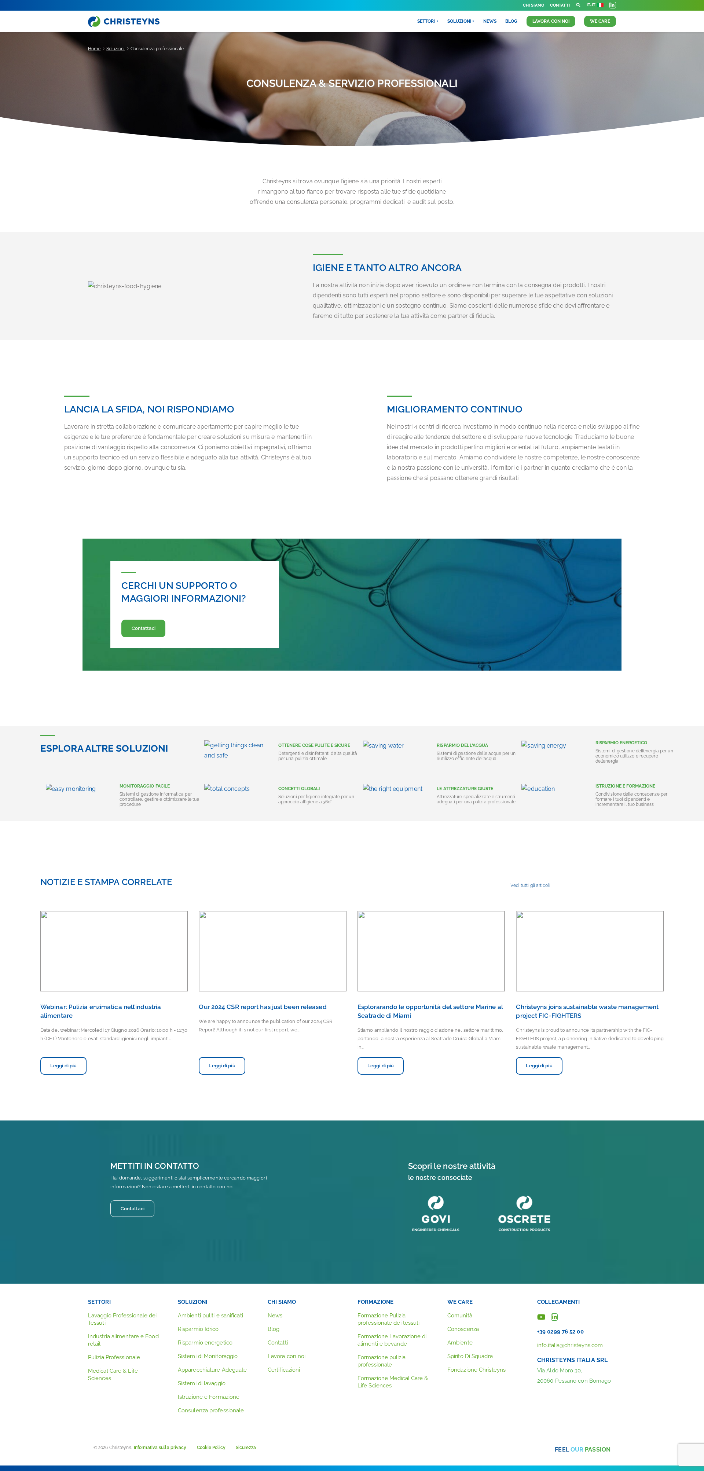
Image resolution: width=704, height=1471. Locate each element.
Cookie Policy (211, 1447)
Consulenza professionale (211, 1410)
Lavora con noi (286, 1356)
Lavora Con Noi (550, 21)
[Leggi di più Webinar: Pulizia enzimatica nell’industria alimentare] (114, 951)
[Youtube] (541, 1316)
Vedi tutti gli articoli (530, 885)
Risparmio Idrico (198, 1329)
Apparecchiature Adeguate (212, 1370)
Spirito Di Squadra (470, 1356)
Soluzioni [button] (459, 21)
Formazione (375, 1302)
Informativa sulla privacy (160, 1447)
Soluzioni (115, 48)
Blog (511, 21)
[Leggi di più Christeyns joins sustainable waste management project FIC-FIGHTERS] (590, 951)
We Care (600, 21)
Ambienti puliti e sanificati (210, 1315)
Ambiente (460, 1342)
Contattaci (143, 628)
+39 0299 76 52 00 (560, 1331)
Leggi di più (63, 1065)
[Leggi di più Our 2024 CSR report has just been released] (272, 951)
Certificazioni (284, 1370)
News (489, 21)
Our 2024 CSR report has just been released (262, 1006)
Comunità (459, 1315)
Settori (99, 1302)
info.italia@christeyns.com (570, 1345)
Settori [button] (426, 21)
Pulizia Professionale (114, 1357)
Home (94, 48)
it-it (591, 5)
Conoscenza (463, 1329)
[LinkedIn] (554, 1316)
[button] (578, 5)
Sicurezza (246, 1447)
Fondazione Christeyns (476, 1370)
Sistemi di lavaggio (201, 1383)
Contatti (560, 5)
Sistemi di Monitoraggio (208, 1356)
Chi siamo (533, 5)
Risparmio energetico (205, 1342)
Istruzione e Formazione (208, 1397)
